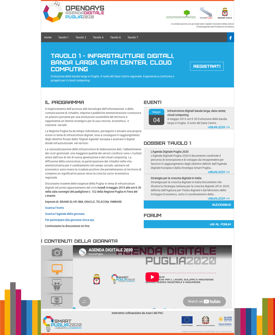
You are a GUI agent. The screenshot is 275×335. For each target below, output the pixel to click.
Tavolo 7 (132, 37)
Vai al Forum (220, 224)
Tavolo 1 (63, 37)
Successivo (221, 204)
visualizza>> (219, 127)
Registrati (206, 66)
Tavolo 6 (115, 37)
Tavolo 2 (80, 37)
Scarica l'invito (54, 208)
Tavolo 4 (98, 37)
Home (48, 37)
